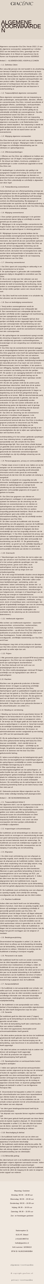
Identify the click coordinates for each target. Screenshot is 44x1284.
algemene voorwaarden (22, 1265)
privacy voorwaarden (22, 1280)
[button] (22, 10)
